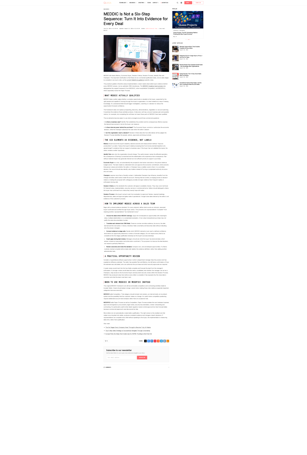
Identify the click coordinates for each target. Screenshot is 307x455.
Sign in (198, 2)
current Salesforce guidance (135, 80)
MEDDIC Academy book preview (153, 86)
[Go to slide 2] (186, 39)
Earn (187, 2)
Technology (122, 2)
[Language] (181, 2)
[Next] (202, 19)
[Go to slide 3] (187, 39)
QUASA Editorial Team (151, 28)
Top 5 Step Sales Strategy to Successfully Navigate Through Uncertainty (127, 330)
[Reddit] (158, 341)
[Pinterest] (155, 341)
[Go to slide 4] (188, 39)
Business (132, 2)
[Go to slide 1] (185, 39)
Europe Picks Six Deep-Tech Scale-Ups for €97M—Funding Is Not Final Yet (128, 334)
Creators (141, 2)
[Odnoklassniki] (168, 341)
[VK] (164, 341)
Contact (155, 2)
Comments (108, 367)
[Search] (177, 2)
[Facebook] (148, 341)
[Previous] (173, 19)
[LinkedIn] (152, 341)
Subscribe (142, 357)
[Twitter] (145, 341)
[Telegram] (161, 341)
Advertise (165, 2)
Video (149, 2)
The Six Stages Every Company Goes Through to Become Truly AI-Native (128, 327)
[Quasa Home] (107, 3)
